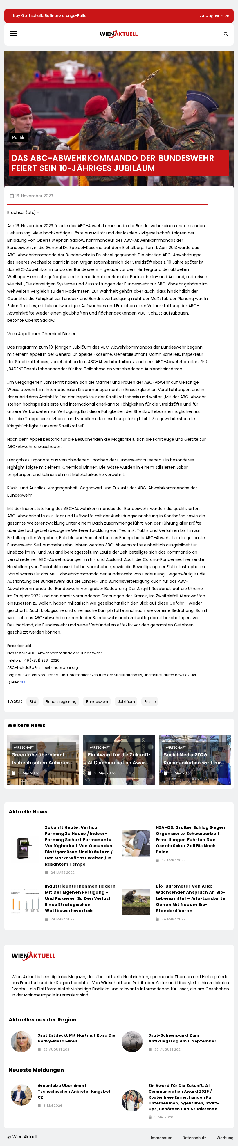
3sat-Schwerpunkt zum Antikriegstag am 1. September (182, 1038)
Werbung (225, 1137)
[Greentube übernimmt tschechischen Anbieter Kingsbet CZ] (21, 1095)
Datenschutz (194, 1137)
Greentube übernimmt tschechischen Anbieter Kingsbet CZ (40, 762)
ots (22, 682)
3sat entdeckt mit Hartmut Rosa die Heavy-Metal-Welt (76, 1038)
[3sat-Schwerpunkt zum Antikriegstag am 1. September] (132, 1041)
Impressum (161, 1137)
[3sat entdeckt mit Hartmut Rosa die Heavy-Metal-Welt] (21, 1041)
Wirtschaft (24, 747)
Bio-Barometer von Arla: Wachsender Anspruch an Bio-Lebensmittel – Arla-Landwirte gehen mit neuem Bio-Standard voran (191, 898)
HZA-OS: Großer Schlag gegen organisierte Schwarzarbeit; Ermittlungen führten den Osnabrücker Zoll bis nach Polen (190, 840)
